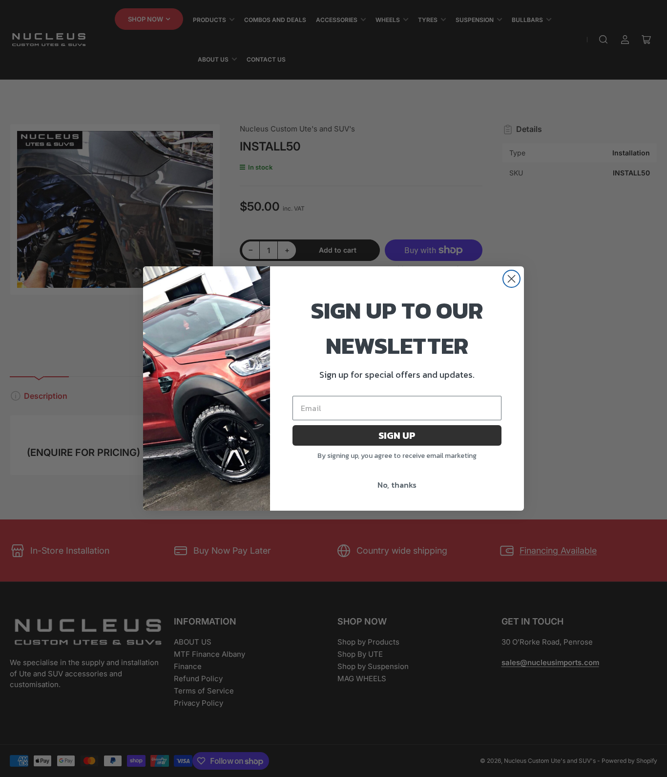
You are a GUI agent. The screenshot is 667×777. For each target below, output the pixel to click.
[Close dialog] (511, 278)
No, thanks (397, 485)
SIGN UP (397, 435)
